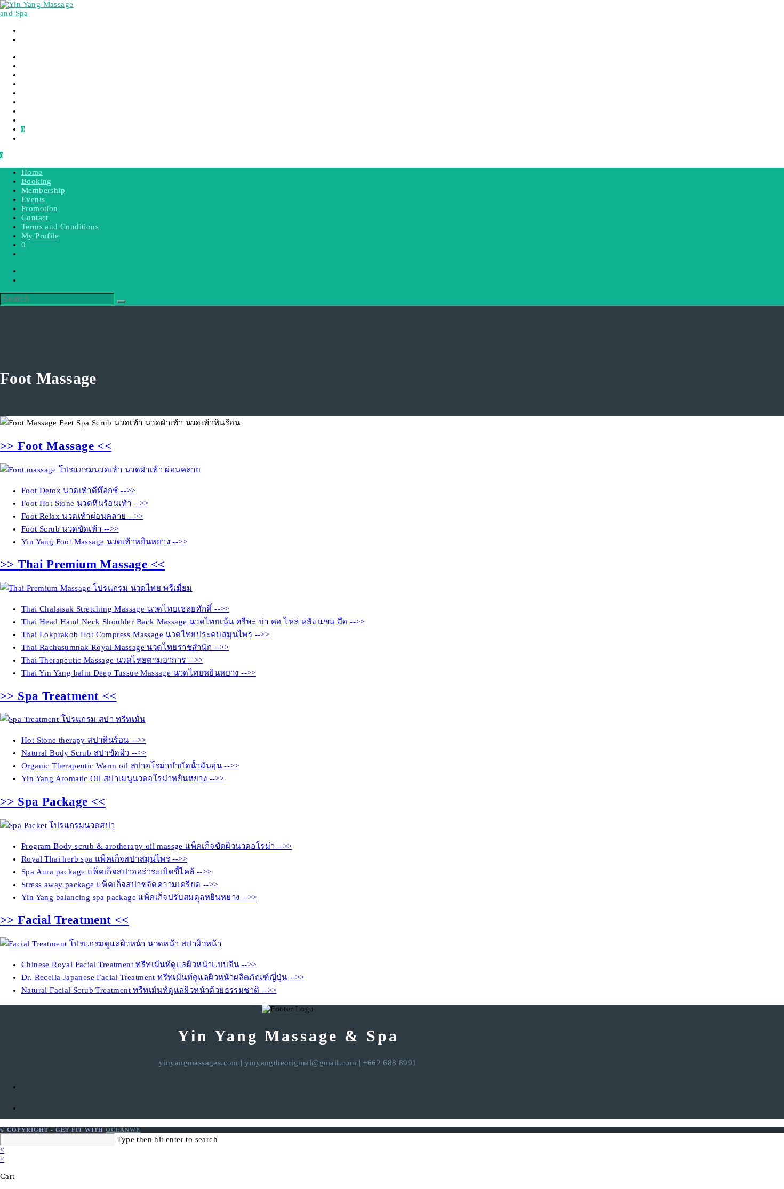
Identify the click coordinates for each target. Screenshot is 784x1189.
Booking (36, 181)
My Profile (40, 235)
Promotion (39, 208)
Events (33, 199)
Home (32, 172)
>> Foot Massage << (55, 446)
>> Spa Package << (53, 801)
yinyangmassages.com (198, 1062)
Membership (43, 190)
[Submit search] (121, 301)
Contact (35, 217)
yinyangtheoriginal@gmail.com (300, 1062)
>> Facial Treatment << (64, 920)
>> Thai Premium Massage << (82, 564)
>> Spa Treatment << (58, 696)
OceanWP (123, 1130)
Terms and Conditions (60, 226)
